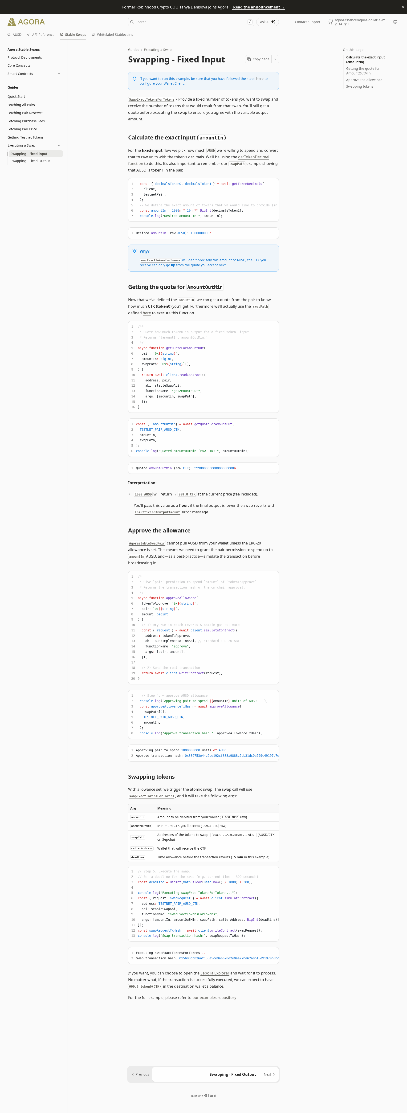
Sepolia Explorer (214, 973)
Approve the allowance (364, 80)
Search (193, 22)
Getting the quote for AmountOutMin (363, 70)
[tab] (14, 34)
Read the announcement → (258, 7)
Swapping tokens (359, 86)
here (260, 78)
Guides (133, 49)
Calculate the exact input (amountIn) (365, 59)
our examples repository (214, 997)
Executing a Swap (158, 49)
